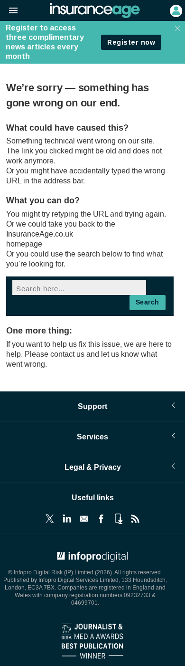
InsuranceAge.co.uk (39, 234)
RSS (135, 518)
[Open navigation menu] (9, 11)
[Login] (175, 10)
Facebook (101, 518)
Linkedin (67, 518)
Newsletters (84, 518)
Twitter (50, 518)
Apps (118, 518)
